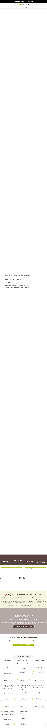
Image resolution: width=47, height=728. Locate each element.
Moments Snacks (23, 713)
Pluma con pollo (8, 662)
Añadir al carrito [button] (8, 673)
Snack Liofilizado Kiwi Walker (39, 687)
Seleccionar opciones (23, 673)
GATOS (21, 578)
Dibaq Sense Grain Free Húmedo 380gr (23, 664)
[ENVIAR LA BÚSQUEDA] (43, 4)
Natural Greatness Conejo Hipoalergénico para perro (8, 689)
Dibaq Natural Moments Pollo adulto (8, 715)
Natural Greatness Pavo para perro (23, 688)
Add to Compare (8, 680)
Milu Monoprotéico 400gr (39, 662)
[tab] (23, 645)
